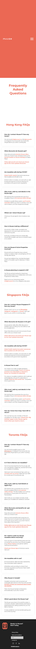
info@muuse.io (16, 139)
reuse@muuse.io (16, 449)
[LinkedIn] (19, 643)
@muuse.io (12, 335)
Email (22, 311)
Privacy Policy (15, 632)
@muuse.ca (12, 525)
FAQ (13, 637)
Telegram (7, 311)
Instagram (14, 311)
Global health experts (10, 175)
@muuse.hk (28, 139)
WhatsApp (23, 309)
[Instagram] (13, 643)
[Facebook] (16, 643)
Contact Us (14, 640)
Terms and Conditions (17, 635)
